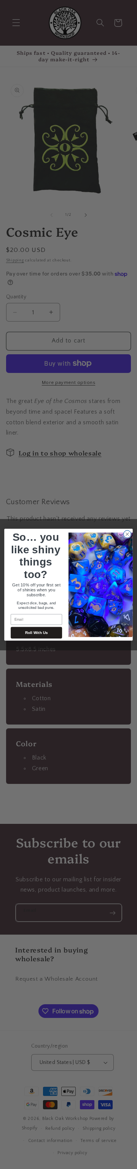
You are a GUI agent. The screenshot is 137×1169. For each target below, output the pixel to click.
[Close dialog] (127, 534)
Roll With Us (36, 633)
